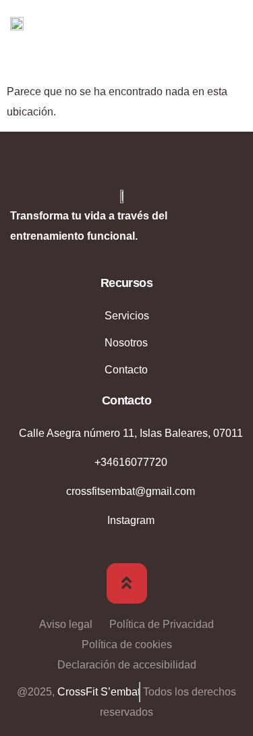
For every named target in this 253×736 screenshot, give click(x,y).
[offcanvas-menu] (233, 25)
